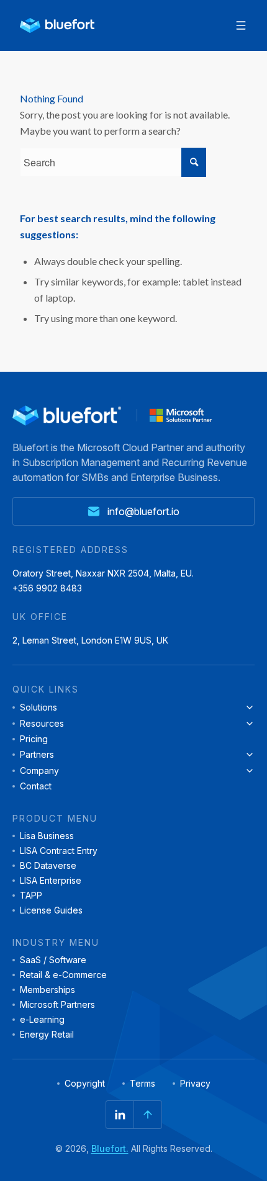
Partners (37, 755)
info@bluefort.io (143, 511)
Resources (42, 724)
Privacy (195, 1083)
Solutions (38, 707)
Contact (36, 786)
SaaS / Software (53, 960)
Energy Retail (47, 1034)
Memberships (47, 990)
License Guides (51, 910)
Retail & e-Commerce (63, 975)
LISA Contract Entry (58, 850)
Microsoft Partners (57, 1004)
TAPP (31, 895)
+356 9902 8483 (47, 588)
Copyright (85, 1083)
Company (39, 771)
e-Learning (42, 1019)
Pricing (34, 739)
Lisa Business (47, 836)
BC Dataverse (48, 865)
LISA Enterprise (50, 880)
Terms (142, 1083)
